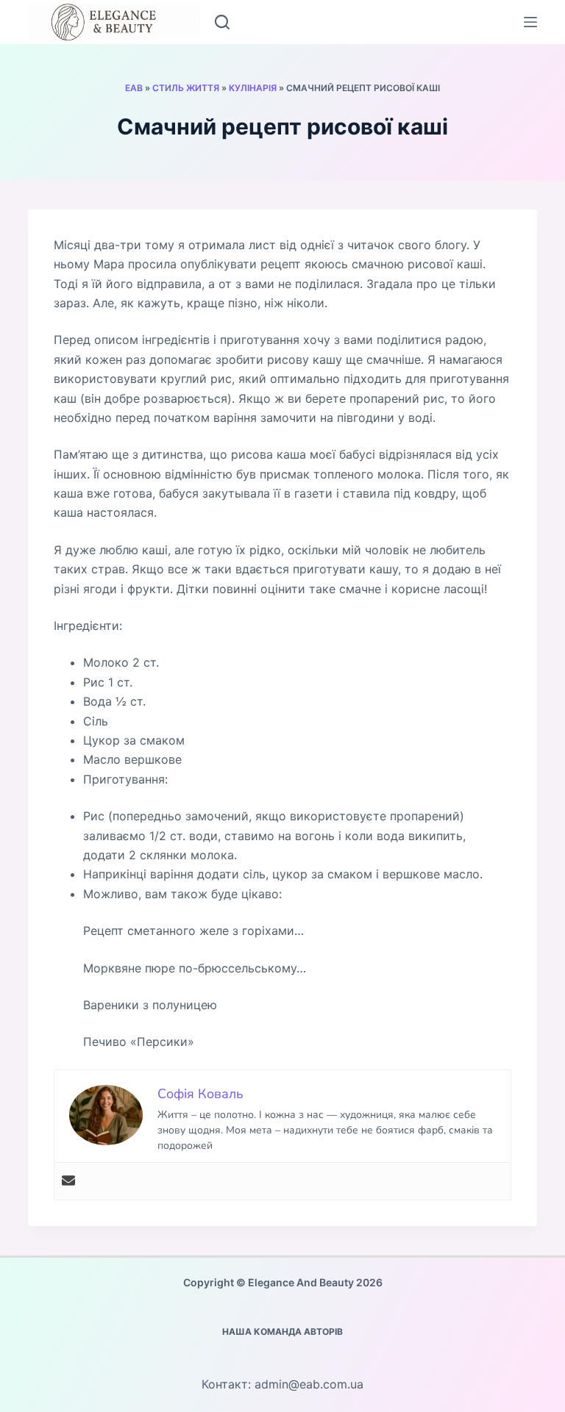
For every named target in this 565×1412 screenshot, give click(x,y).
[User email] (68, 1181)
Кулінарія (253, 87)
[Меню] (530, 22)
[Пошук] (222, 22)
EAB (134, 87)
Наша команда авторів (282, 1331)
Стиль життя (185, 87)
